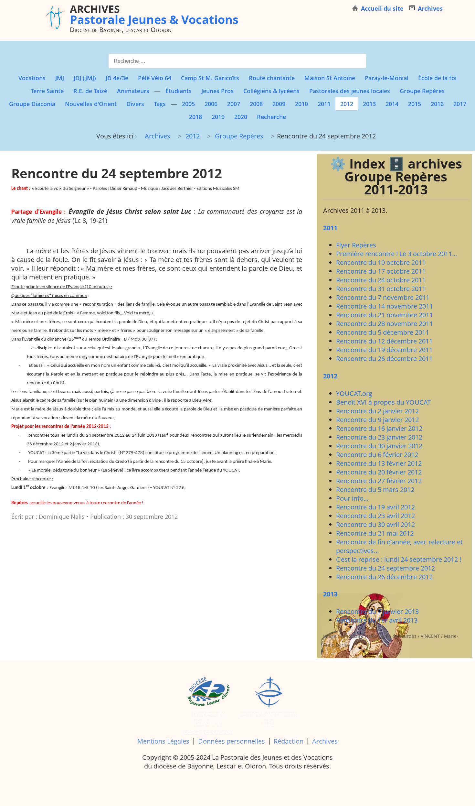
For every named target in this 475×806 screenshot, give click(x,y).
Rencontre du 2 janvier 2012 (377, 411)
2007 (233, 104)
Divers (135, 104)
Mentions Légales (163, 741)
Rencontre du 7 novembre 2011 (382, 297)
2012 (346, 104)
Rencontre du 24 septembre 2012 (385, 568)
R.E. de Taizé (90, 91)
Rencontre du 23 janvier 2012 (379, 437)
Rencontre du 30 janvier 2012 (379, 445)
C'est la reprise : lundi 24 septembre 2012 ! (398, 559)
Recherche (271, 117)
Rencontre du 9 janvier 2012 (377, 419)
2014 (391, 104)
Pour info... (352, 498)
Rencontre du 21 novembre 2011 (384, 314)
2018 (195, 117)
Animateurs (133, 91)
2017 (459, 104)
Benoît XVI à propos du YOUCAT (383, 402)
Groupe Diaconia (32, 104)
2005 (188, 104)
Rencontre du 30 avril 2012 (375, 524)
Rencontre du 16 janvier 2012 (379, 428)
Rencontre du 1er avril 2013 (376, 620)
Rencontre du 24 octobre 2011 (381, 280)
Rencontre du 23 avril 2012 (375, 515)
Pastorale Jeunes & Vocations (154, 14)
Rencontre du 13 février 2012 (379, 463)
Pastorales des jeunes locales (349, 91)
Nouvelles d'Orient (91, 104)
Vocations (32, 78)
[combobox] (237, 61)
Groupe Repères (422, 91)
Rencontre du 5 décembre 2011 (382, 332)
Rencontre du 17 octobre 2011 (381, 271)
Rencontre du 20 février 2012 (379, 472)
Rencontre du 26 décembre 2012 (384, 576)
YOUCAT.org (354, 393)
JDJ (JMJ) (85, 78)
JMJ (59, 78)
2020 (240, 117)
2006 (211, 104)
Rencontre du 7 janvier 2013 (377, 611)
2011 (324, 104)
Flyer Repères (356, 245)
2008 (256, 104)
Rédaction (288, 741)
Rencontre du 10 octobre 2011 (381, 262)
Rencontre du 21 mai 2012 (375, 533)
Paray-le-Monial (386, 78)
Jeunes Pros (217, 91)
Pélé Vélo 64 (154, 78)
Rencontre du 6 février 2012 (377, 454)
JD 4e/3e (117, 78)
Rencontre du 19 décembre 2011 (384, 349)
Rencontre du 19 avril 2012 (375, 507)
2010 (301, 104)
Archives (325, 741)
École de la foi (437, 78)
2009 (278, 104)
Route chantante (272, 78)
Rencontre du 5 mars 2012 (375, 489)
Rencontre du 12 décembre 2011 (384, 341)
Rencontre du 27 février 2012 (379, 480)
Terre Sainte (47, 91)
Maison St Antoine (329, 78)
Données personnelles (231, 741)
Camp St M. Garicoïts (210, 78)
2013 (369, 104)
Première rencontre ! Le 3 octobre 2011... (396, 253)
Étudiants (178, 91)
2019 (218, 117)
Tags (160, 104)
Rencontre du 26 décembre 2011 (384, 358)
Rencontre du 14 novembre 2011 (384, 306)
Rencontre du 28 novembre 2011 (384, 323)
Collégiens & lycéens (271, 91)
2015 (414, 104)
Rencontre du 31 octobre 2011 (381, 288)
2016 (437, 104)
